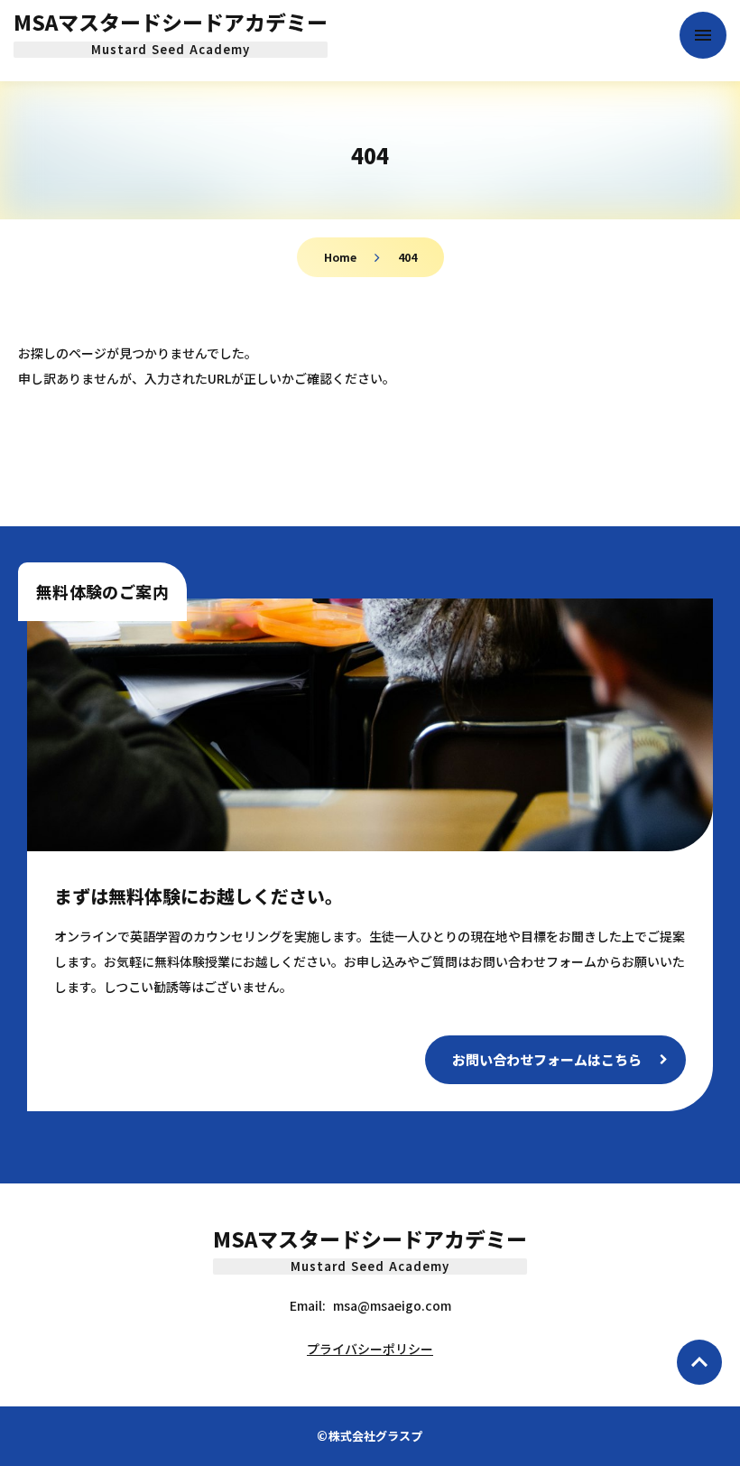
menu (703, 35)
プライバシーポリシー (370, 1349)
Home (340, 256)
